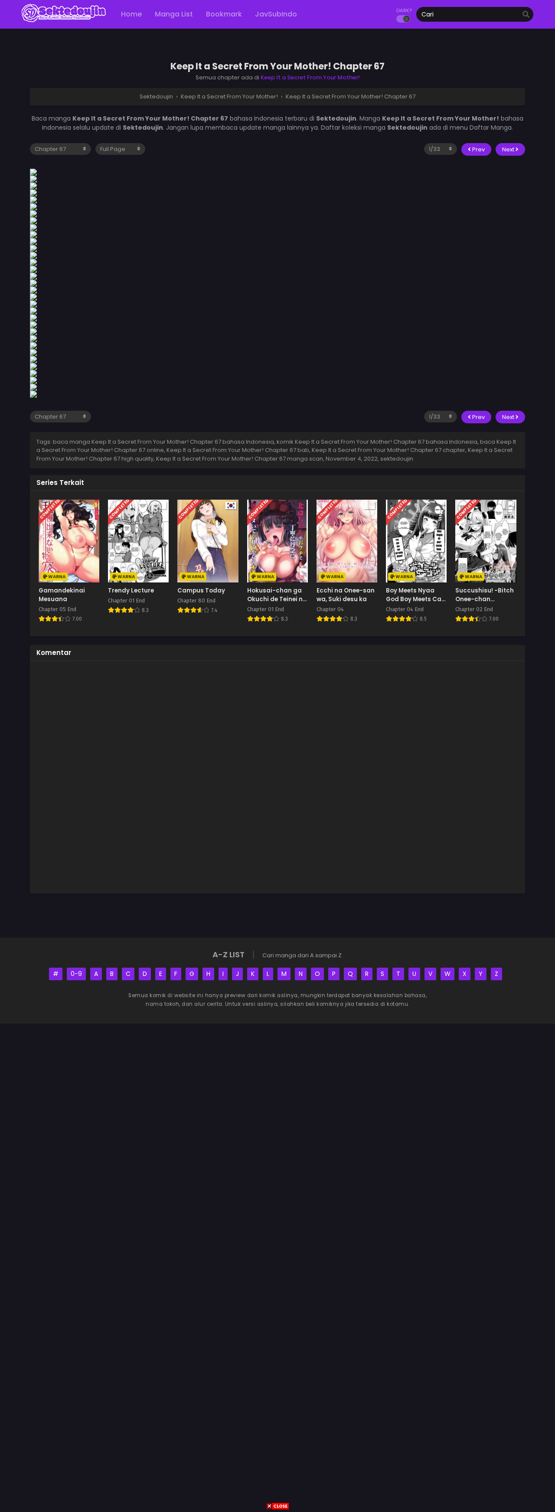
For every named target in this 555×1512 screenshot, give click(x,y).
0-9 (76, 973)
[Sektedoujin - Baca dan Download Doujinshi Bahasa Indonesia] (64, 21)
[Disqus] (277, 776)
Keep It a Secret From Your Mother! (310, 77)
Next (509, 149)
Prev (478, 149)
